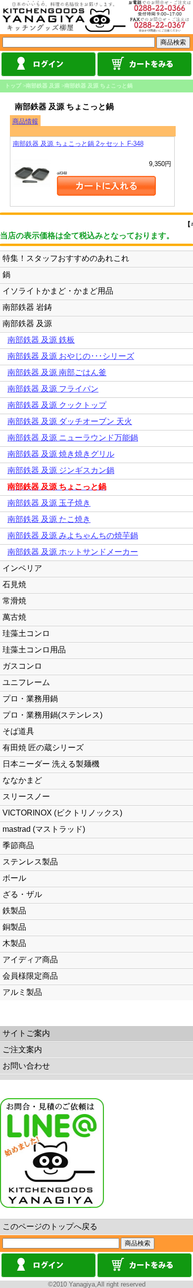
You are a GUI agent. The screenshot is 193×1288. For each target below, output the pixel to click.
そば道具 (18, 731)
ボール (14, 878)
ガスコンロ (22, 666)
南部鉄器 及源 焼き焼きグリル (60, 454)
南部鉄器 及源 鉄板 (41, 340)
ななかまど (22, 780)
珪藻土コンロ (26, 633)
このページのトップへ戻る (49, 1226)
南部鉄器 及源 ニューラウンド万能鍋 (72, 437)
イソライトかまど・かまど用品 (57, 291)
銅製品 (14, 927)
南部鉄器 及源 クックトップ (56, 405)
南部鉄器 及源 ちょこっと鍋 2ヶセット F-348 (78, 143)
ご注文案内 (22, 1049)
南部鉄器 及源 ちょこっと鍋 (98, 85)
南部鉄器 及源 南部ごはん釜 (56, 372)
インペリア (22, 568)
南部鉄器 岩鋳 (27, 307)
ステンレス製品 (30, 862)
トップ (13, 85)
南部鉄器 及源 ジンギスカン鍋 (60, 470)
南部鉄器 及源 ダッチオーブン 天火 (69, 421)
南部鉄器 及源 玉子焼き (49, 503)
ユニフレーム (26, 682)
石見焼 (14, 584)
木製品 (14, 943)
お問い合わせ (26, 1066)
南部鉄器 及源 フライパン (52, 389)
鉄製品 (14, 910)
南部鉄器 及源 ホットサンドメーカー (72, 552)
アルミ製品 (22, 992)
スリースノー (26, 796)
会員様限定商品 (30, 976)
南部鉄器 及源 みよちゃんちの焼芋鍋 (72, 535)
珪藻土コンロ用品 (34, 649)
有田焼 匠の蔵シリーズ (43, 747)
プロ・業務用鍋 (30, 698)
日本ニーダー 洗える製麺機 (50, 764)
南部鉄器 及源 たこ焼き (49, 519)
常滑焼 (14, 601)
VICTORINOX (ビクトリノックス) (62, 813)
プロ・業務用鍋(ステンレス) (52, 715)
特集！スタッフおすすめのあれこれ (65, 258)
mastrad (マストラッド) (43, 829)
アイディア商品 (30, 959)
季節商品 (18, 845)
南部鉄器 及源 (43, 85)
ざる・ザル (22, 894)
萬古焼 (14, 617)
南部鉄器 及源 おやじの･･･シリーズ (70, 356)
